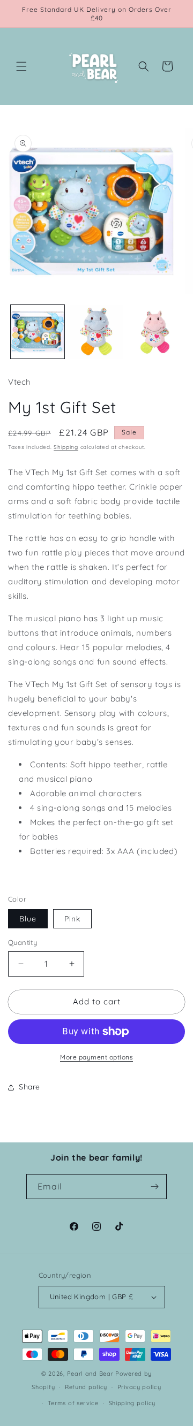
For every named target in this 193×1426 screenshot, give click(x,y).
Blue (27, 919)
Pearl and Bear (90, 1373)
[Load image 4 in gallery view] (155, 332)
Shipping (66, 447)
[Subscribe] (154, 1186)
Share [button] (29, 1087)
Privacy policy (139, 1387)
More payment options (96, 1057)
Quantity (22, 942)
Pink (72, 919)
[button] (21, 66)
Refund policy (86, 1387)
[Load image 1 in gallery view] (37, 332)
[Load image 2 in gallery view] (96, 332)
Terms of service (73, 1403)
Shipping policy (132, 1403)
